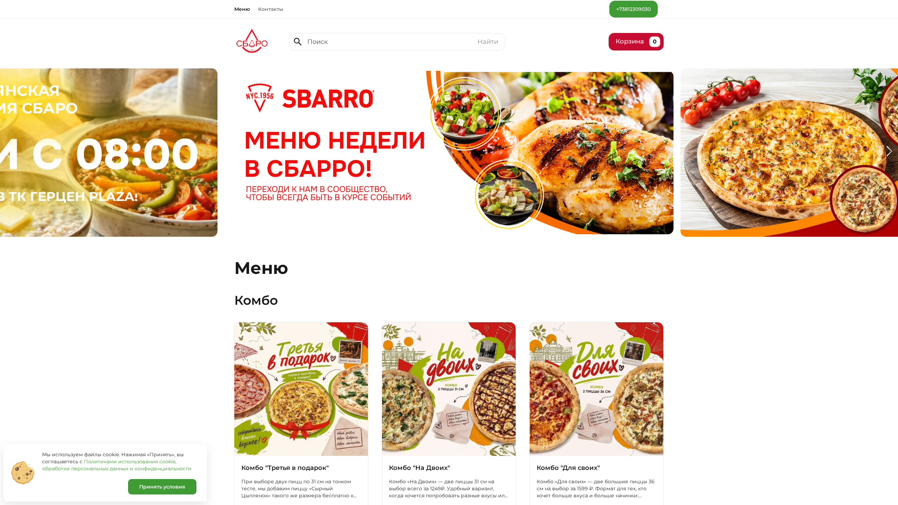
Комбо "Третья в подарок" (285, 468)
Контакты (270, 9)
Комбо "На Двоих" (419, 468)
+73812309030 (633, 9)
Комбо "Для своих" (568, 468)
